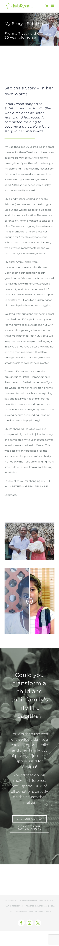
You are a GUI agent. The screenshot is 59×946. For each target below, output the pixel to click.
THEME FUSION (45, 901)
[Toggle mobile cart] (46, 5)
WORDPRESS (42, 906)
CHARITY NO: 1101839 (43, 911)
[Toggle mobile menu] (52, 5)
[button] (7, 541)
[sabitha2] (29, 524)
